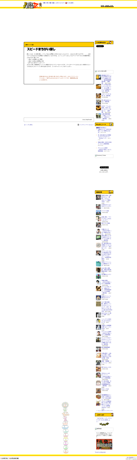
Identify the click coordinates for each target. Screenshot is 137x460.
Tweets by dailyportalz (100, 452)
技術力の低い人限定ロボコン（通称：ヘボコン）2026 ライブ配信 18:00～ (106, 198)
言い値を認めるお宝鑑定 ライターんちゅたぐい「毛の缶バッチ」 (104, 137)
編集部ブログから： (101, 127)
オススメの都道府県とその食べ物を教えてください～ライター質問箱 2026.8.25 (106, 404)
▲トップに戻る (28, 124)
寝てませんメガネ (106, 367)
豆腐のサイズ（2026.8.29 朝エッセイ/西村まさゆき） (104, 131)
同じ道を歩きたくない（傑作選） (106, 100)
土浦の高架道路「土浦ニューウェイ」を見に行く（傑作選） (106, 116)
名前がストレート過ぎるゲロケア (106, 296)
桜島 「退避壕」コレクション (107, 361)
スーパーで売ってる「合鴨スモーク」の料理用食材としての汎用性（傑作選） (106, 290)
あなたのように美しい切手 (106, 313)
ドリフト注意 (105, 211)
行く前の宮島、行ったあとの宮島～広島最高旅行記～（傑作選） (106, 383)
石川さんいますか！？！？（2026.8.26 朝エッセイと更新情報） (107, 376)
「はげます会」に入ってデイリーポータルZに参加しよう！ (104, 420)
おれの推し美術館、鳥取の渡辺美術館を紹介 (106, 269)
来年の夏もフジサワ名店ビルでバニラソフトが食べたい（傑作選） (106, 238)
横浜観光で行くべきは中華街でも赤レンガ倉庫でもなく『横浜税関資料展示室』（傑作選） (106, 79)
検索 (44, 2)
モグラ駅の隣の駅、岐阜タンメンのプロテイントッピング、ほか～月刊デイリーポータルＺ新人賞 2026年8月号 (107, 306)
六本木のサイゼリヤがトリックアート (106, 206)
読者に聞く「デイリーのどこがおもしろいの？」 (106, 218)
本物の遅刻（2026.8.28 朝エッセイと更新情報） (104, 144)
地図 (50, 2)
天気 (47, 2)
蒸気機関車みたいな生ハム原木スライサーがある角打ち (106, 397)
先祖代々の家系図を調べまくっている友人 (106, 327)
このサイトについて (59, 2)
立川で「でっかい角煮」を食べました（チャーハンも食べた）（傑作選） (106, 109)
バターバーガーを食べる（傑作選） (106, 94)
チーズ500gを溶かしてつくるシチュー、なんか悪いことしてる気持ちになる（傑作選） (106, 88)
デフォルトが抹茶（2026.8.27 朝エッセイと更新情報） (104, 149)
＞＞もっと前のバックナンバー (104, 410)
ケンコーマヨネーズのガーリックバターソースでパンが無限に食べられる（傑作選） (106, 341)
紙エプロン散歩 (106, 223)
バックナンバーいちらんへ (86, 124)
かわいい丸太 (105, 389)
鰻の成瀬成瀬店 (106, 347)
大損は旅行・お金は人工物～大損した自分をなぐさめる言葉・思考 (106, 356)
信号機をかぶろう (106, 274)
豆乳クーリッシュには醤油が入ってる (106, 263)
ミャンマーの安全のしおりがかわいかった (106, 320)
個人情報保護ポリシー (132, 457)
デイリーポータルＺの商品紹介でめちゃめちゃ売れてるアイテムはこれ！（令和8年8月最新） (106, 255)
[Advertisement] (68, 24)
